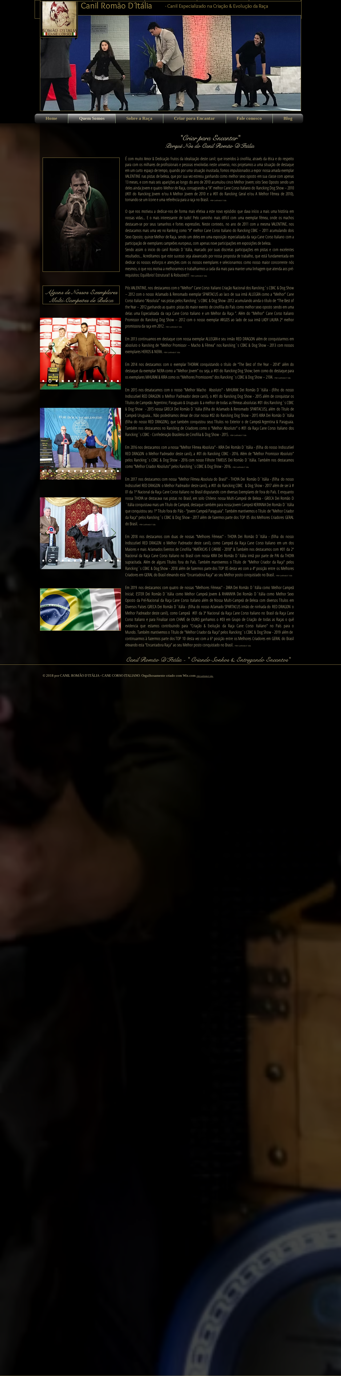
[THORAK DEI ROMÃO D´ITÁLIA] (75, 381)
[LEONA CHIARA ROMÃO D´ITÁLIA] (81, 381)
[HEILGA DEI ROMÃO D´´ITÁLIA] (63, 561)
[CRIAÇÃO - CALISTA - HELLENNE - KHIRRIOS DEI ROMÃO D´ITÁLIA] (106, 471)
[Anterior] (47, 354)
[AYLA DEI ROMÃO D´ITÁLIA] (87, 381)
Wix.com (189, 676)
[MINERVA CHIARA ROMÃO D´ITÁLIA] (81, 561)
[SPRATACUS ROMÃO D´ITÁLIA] (49, 381)
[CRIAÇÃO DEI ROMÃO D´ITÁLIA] (87, 561)
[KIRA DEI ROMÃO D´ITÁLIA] (49, 561)
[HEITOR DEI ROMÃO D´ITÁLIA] (69, 471)
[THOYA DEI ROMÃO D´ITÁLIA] (43, 471)
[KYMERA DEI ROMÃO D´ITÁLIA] (93, 471)
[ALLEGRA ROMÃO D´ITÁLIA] (56, 381)
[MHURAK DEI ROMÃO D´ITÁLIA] (43, 561)
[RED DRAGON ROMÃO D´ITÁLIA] (69, 381)
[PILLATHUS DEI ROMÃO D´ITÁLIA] (99, 471)
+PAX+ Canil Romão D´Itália (204, 676)
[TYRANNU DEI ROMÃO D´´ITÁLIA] (63, 471)
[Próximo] (113, 354)
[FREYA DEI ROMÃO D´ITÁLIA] (87, 471)
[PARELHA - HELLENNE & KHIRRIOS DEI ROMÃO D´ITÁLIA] (118, 471)
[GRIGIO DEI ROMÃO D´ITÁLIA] (75, 561)
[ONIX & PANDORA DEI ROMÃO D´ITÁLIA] (106, 381)
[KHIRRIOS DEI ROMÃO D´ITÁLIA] (75, 471)
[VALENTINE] (43, 381)
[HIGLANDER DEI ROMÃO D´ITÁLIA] (93, 381)
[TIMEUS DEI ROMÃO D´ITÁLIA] (112, 471)
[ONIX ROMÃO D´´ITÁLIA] (63, 381)
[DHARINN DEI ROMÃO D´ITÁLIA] (56, 471)
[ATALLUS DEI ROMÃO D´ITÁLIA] (118, 381)
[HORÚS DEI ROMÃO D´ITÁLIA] (56, 560)
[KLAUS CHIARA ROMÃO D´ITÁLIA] (81, 471)
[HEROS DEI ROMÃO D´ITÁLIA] (99, 381)
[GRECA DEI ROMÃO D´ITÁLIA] (112, 381)
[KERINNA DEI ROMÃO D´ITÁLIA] (49, 471)
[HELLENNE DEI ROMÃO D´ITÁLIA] (69, 561)
